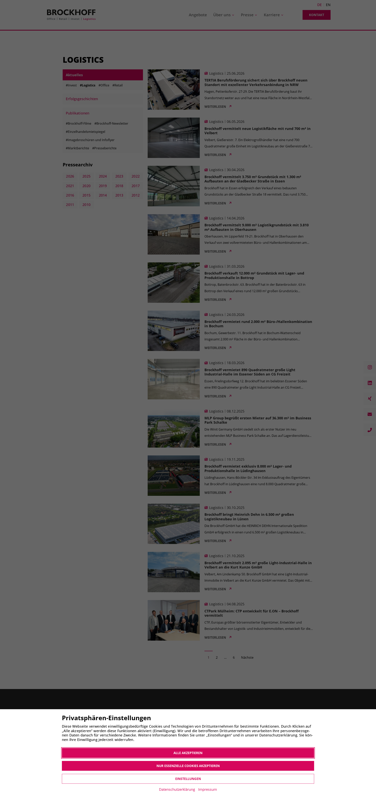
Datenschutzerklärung (177, 789)
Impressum (207, 789)
